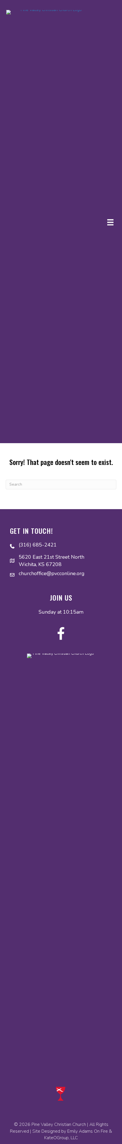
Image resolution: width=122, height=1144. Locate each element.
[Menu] (110, 222)
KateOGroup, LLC (61, 1138)
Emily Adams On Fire (87, 1131)
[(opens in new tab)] (61, 1093)
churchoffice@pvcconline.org (52, 573)
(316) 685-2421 (38, 544)
